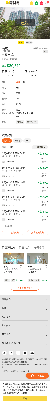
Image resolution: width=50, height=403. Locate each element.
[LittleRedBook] (32, 353)
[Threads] (4, 353)
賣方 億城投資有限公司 (25, 113)
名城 (18, 82)
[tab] (4, 147)
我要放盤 (39, 375)
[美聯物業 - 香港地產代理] (12, 3)
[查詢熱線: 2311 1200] (31, 3)
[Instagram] (11, 353)
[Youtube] (25, 353)
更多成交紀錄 (37, 232)
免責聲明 (5, 371)
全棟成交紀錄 (12, 232)
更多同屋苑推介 (25, 288)
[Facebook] (18, 353)
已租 (25, 22)
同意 (25, 398)
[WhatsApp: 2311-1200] (36, 3)
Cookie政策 (22, 393)
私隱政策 (14, 371)
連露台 (20, 122)
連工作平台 (32, 122)
